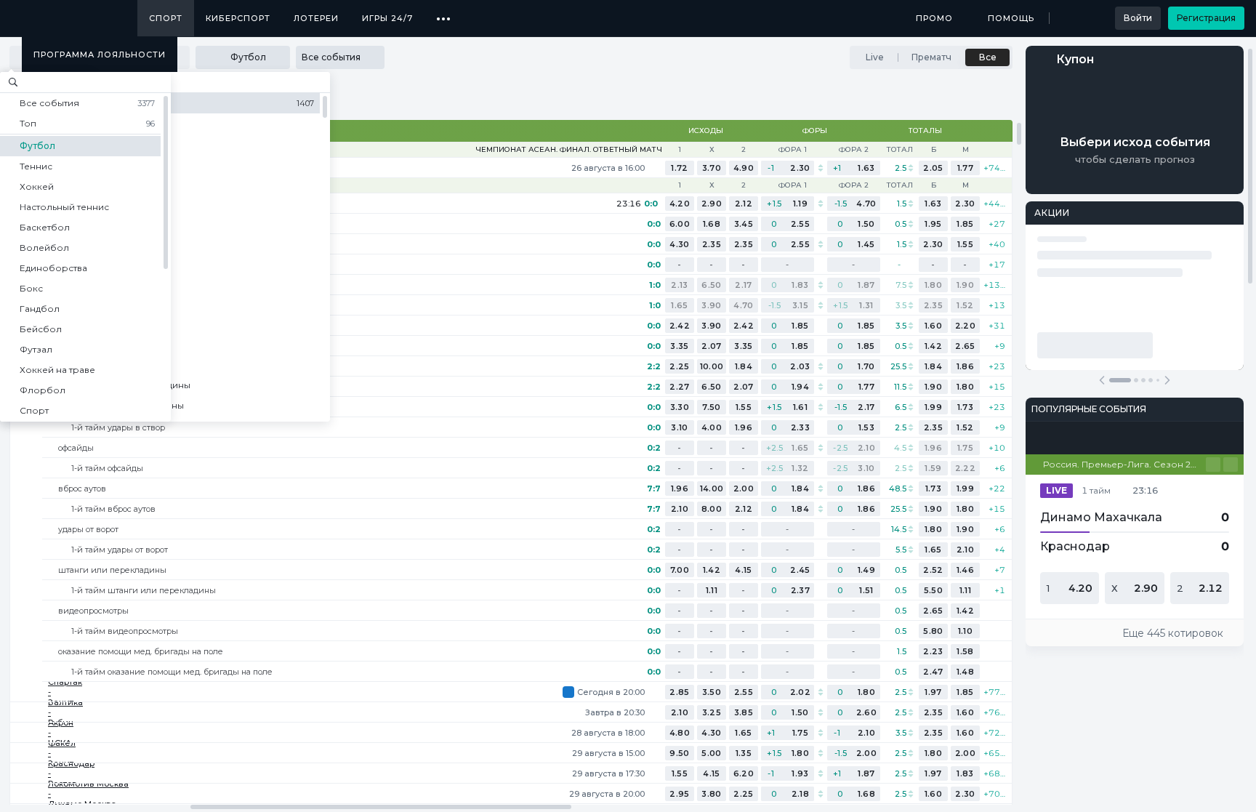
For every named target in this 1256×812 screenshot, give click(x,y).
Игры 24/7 (387, 18)
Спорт (165, 18)
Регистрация (1206, 17)
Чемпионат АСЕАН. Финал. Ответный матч (568, 149)
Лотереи (316, 18)
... (443, 13)
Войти (1138, 17)
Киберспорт (238, 18)
